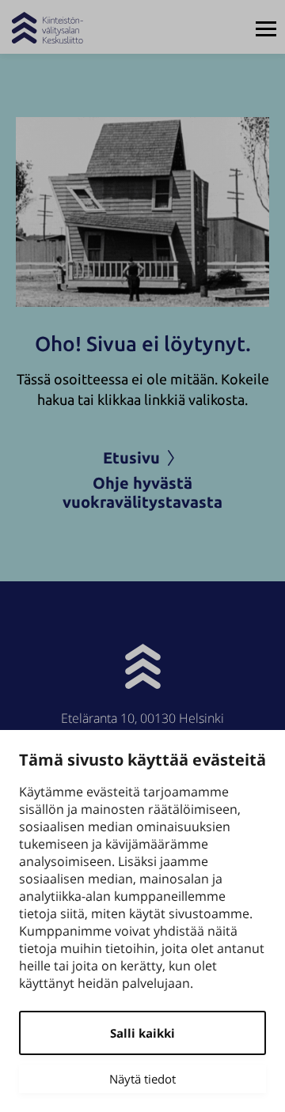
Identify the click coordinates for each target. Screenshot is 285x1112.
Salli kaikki (142, 1033)
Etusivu (131, 457)
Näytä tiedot (142, 1079)
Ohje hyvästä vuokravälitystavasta (142, 492)
